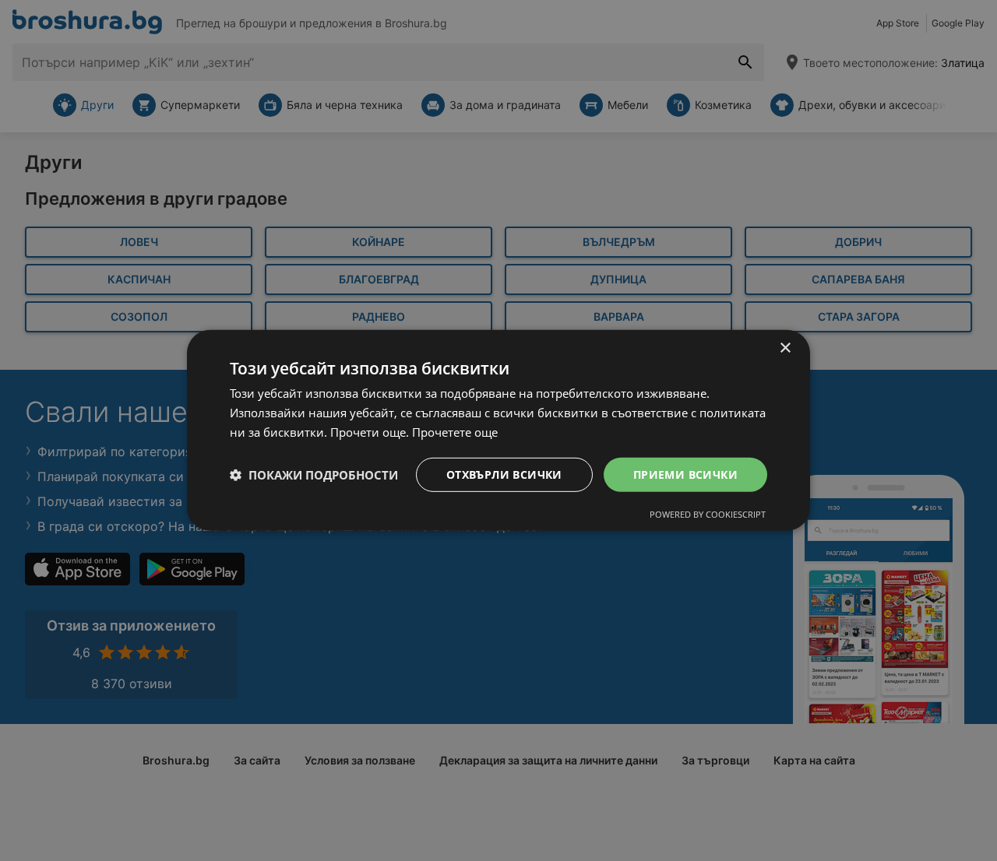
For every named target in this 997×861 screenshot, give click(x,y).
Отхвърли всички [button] (504, 473)
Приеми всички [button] (685, 473)
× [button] (785, 348)
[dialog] (498, 430)
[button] (314, 474)
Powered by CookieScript (708, 514)
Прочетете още (455, 432)
